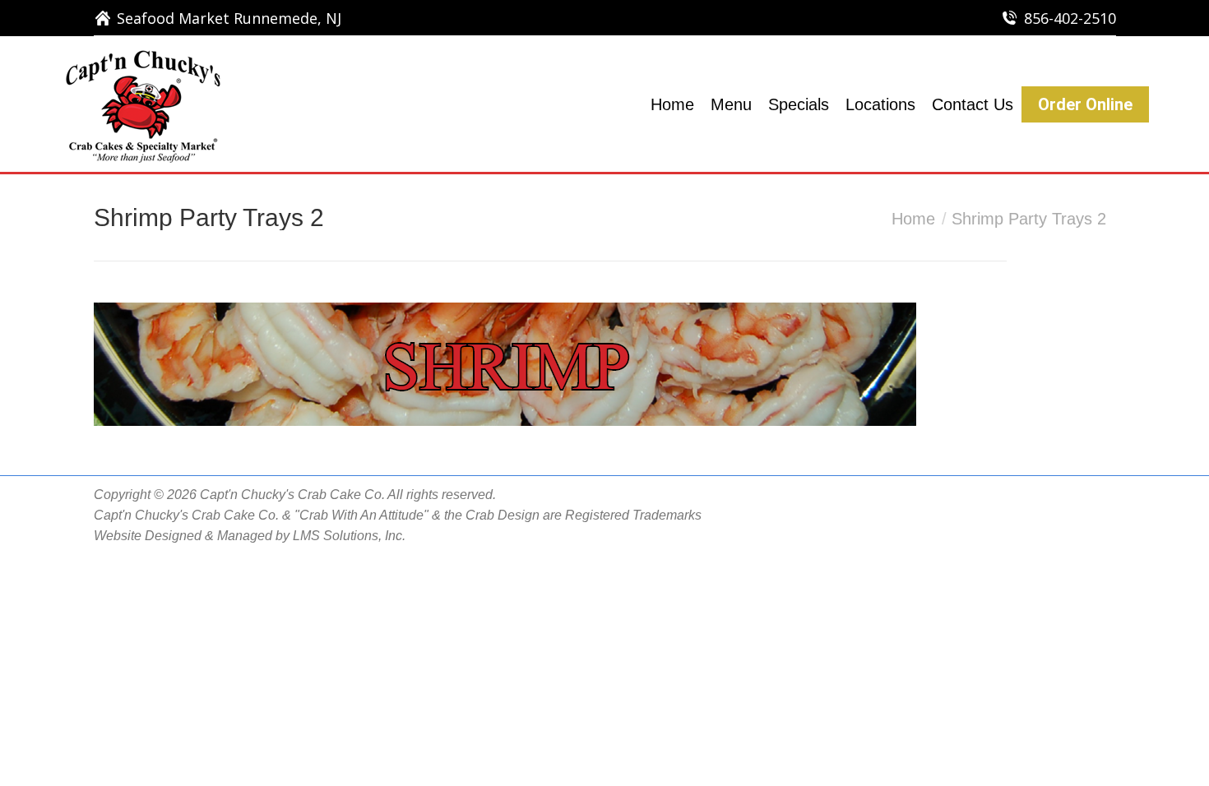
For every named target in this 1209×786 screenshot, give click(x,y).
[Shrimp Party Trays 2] (605, 364)
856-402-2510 (1070, 18)
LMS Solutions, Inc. (349, 536)
